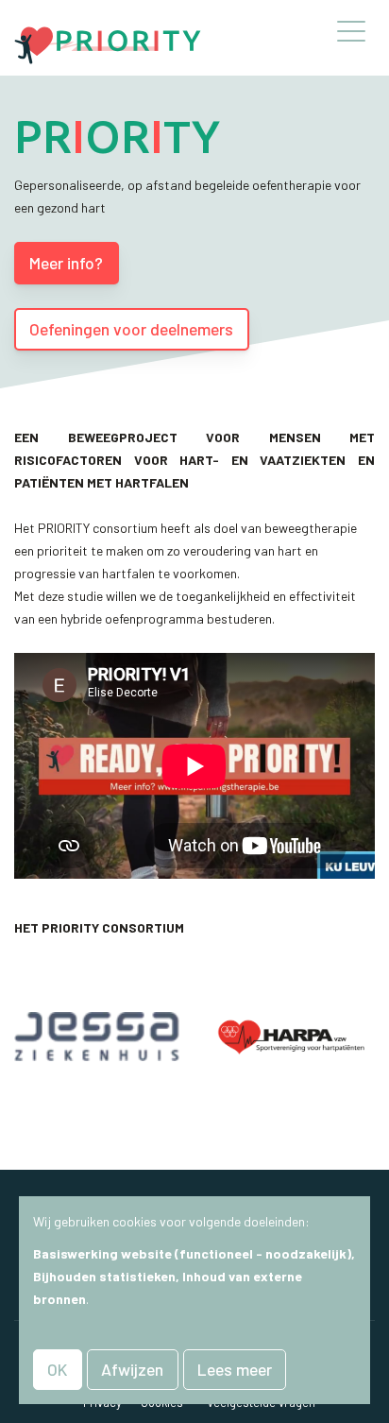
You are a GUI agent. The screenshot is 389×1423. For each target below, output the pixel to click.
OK (57, 1369)
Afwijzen (132, 1369)
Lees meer (234, 1369)
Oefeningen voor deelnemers (131, 328)
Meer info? (66, 262)
